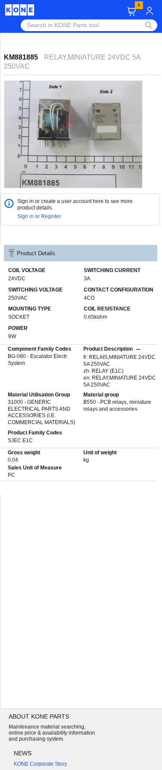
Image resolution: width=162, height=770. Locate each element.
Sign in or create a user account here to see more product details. (75, 204)
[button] (131, 11)
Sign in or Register (39, 216)
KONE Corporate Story (40, 764)
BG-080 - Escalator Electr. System (38, 359)
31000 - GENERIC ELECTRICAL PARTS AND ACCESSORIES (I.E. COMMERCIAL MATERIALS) (41, 412)
